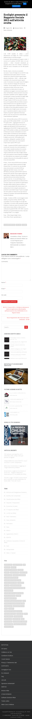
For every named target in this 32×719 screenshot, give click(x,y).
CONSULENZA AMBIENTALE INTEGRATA (18, 352)
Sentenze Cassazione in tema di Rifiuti (14, 541)
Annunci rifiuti (5, 690)
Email (3, 288)
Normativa (9, 523)
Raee (7, 527)
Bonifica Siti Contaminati (13, 496)
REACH (8, 530)
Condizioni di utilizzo (7, 655)
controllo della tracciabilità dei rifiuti (14, 593)
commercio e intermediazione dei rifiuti (15, 588)
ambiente (20, 570)
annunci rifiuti (23, 572)
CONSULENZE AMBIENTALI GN (16, 399)
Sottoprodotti (10, 549)
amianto (7, 572)
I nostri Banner (5, 659)
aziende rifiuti (8, 575)
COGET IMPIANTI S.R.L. (15, 412)
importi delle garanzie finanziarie (13, 601)
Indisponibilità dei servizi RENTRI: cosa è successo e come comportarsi (15, 461)
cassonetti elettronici (9, 225)
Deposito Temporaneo (13, 503)
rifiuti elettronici (9, 616)
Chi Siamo (4, 649)
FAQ (2, 676)
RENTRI (8, 537)
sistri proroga (8, 621)
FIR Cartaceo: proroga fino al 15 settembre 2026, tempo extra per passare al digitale (13, 455)
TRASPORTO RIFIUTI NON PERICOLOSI (18, 358)
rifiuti (26, 614)
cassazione (20, 583)
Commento (4, 261)
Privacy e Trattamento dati (9, 662)
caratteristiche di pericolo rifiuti (13, 580)
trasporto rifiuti (8, 624)
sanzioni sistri (16, 619)
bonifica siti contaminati (19, 575)
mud (24, 601)
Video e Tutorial (10, 553)
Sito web (3, 295)
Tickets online (5, 701)
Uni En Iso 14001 (9, 626)
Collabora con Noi (6, 652)
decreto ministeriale (10, 595)
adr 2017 (13, 567)
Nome (3, 282)
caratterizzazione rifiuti (10, 583)
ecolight (24, 225)
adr (24, 565)
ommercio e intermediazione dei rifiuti (14, 603)
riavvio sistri (20, 614)
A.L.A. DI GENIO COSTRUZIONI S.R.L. (18, 393)
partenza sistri (8, 606)
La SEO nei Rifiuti (11, 513)
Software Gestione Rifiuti (8, 697)
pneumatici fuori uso (19, 606)
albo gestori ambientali (10, 570)
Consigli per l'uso (6, 669)
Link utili (3, 680)
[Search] (26, 327)
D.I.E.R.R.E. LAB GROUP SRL (16, 406)
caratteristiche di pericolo (11, 577)
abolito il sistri (8, 565)
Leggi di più (16, 6)
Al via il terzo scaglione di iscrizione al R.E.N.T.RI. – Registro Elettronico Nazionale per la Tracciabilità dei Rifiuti (15, 472)
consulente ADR (9, 590)
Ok (25, 3)
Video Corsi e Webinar (7, 704)
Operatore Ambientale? (8, 683)
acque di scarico (17, 565)
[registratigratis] (16, 376)
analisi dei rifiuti (14, 572)
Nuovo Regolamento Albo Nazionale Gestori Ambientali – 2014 (18, 318)
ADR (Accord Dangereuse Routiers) (16, 492)
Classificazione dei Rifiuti (13, 499)
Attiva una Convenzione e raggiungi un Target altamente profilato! (15, 466)
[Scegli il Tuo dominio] (16, 435)
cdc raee (18, 225)
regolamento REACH (12, 534)
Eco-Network (5, 673)
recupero (11, 608)
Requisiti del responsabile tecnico (13, 611)
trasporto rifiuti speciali (20, 624)
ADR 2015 (7, 567)
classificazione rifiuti (16, 585)
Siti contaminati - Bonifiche (19, 621)
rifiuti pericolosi (18, 616)
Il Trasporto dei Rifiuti (12, 510)
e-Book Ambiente (6, 694)
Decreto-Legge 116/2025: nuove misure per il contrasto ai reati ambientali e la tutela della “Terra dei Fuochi (15, 479)
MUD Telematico (11, 516)
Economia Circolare (12, 506)
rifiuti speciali (8, 619)
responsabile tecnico (10, 614)
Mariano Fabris (19, 28)
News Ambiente (8, 30)
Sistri (7, 546)
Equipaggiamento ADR (10, 598)
